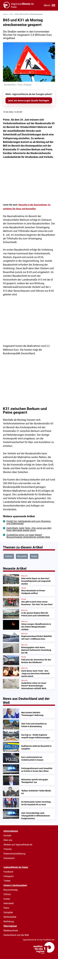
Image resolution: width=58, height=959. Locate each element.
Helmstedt (9, 903)
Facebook (8, 871)
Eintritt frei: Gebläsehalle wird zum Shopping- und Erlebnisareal (28, 522)
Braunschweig (11, 889)
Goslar (7, 899)
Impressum (9, 858)
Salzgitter (8, 912)
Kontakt (7, 835)
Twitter (7, 880)
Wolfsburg (9, 921)
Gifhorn (7, 894)
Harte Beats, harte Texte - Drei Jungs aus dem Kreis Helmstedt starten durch (29, 529)
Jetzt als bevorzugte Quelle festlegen (28, 100)
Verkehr (9, 556)
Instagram (9, 876)
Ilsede (34, 556)
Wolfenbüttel (10, 917)
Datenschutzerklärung (14, 853)
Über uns (8, 840)
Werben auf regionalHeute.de (18, 844)
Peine (11, 14)
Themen (8, 849)
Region (5, 14)
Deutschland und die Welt (16, 935)
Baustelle (21, 556)
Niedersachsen (11, 930)
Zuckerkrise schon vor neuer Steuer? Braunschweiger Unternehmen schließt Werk (28, 535)
